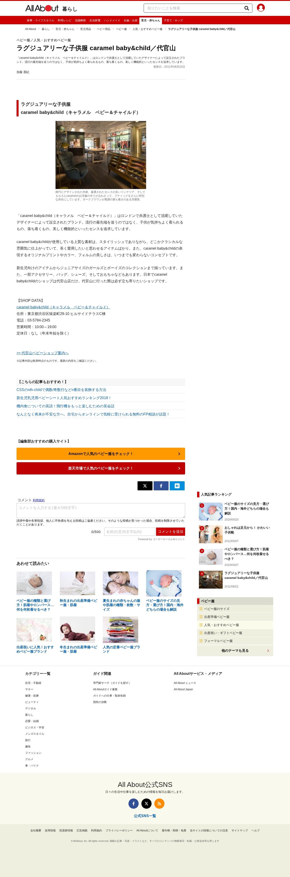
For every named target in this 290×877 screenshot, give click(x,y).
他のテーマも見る (235, 650)
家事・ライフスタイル (40, 20)
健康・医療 (32, 695)
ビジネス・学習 (34, 727)
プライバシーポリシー (119, 830)
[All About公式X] (146, 803)
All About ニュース (185, 683)
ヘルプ (255, 830)
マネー (29, 689)
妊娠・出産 (131, 20)
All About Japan (183, 689)
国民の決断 (100, 702)
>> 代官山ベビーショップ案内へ (43, 353)
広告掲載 (82, 830)
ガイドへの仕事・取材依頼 (109, 695)
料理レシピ (64, 20)
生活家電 (94, 20)
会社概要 (35, 830)
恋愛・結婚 (32, 721)
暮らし (70, 9)
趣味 (28, 746)
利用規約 (96, 830)
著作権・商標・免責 (174, 830)
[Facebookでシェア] (161, 485)
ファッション (33, 752)
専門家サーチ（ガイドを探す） (112, 683)
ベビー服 (121, 29)
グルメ (29, 759)
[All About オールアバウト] (42, 9)
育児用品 (85, 29)
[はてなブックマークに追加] (177, 485)
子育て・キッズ (173, 20)
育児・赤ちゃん (150, 20)
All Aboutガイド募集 (105, 689)
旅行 (28, 740)
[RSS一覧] (159, 803)
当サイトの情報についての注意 (209, 830)
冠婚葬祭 (80, 20)
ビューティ (32, 702)
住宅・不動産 (33, 683)
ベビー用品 (103, 29)
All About (30, 29)
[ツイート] (145, 485)
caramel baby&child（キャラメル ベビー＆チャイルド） (63, 307)
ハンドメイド (112, 20)
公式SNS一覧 (145, 816)
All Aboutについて (147, 830)
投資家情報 (66, 830)
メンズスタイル (34, 733)
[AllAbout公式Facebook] (133, 803)
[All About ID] (261, 8)
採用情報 (50, 830)
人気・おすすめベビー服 (147, 29)
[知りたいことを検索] (246, 8)
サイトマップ (240, 830)
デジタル (30, 708)
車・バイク (32, 765)
